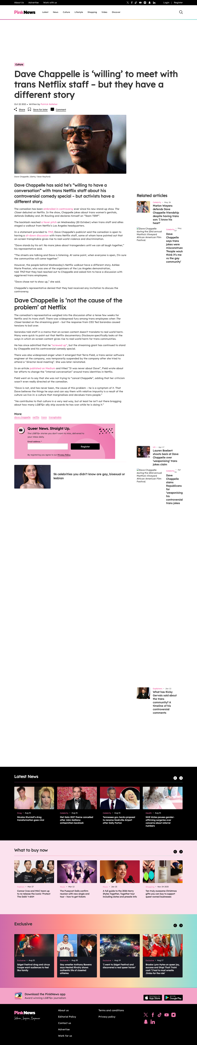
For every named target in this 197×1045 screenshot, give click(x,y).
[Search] (181, 12)
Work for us (65, 1035)
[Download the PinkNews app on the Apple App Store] (152, 998)
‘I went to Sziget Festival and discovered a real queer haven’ (119, 966)
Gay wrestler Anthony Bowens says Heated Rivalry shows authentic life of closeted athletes (76, 969)
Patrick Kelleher (49, 104)
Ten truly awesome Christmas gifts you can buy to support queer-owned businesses (161, 894)
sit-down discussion (37, 235)
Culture (66, 12)
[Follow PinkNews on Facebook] (153, 1015)
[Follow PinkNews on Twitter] (145, 1015)
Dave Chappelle (22, 417)
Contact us (64, 1022)
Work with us (50, 2)
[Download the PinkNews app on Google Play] (173, 998)
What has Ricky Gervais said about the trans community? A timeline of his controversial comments (165, 702)
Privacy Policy (64, 455)
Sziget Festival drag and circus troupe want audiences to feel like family (33, 967)
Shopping (92, 12)
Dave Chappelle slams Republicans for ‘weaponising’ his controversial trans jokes (174, 489)
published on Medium (42, 368)
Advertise (33, 2)
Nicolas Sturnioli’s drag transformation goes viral (30, 818)
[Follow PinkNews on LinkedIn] (154, 2)
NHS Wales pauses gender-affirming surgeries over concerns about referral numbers (160, 821)
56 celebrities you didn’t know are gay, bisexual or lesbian (89, 476)
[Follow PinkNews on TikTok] (159, 1015)
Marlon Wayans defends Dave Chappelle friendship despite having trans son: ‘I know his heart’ (166, 214)
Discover (116, 12)
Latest (45, 12)
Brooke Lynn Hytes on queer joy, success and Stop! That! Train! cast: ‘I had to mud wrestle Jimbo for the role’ (163, 969)
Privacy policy (106, 1016)
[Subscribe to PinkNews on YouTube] (166, 1015)
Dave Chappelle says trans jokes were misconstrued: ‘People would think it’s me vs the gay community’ (175, 247)
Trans (44, 417)
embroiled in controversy (58, 208)
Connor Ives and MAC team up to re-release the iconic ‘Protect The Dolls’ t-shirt (33, 894)
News (55, 12)
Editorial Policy (67, 1016)
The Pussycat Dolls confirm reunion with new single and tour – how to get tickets (74, 894)
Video (104, 12)
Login (166, 2)
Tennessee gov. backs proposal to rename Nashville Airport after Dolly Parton (119, 820)
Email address (38, 441)
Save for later (40, 109)
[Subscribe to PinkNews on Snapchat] (145, 1022)
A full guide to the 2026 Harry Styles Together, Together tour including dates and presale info (120, 894)
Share (22, 109)
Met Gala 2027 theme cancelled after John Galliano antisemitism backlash (76, 820)
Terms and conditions (111, 1010)
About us (63, 1010)
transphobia (55, 417)
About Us (19, 2)
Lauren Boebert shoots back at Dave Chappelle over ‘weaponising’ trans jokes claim (166, 457)
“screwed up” (59, 345)
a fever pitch (49, 222)
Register (178, 2)
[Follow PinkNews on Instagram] (173, 1015)
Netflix (36, 417)
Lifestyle (79, 12)
